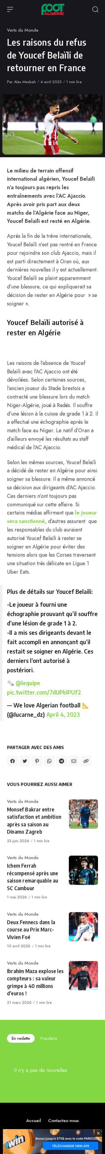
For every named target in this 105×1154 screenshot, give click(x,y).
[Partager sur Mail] (73, 761)
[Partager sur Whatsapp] (49, 761)
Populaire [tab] (49, 1038)
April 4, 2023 (63, 714)
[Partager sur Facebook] (12, 761)
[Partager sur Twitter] (24, 761)
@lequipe (28, 682)
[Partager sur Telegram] (61, 761)
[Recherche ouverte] (95, 9)
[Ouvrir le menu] (10, 9)
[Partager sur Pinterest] (37, 761)
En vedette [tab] (21, 1038)
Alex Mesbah (25, 82)
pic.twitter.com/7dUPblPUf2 (44, 692)
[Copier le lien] (86, 761)
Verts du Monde (22, 30)
